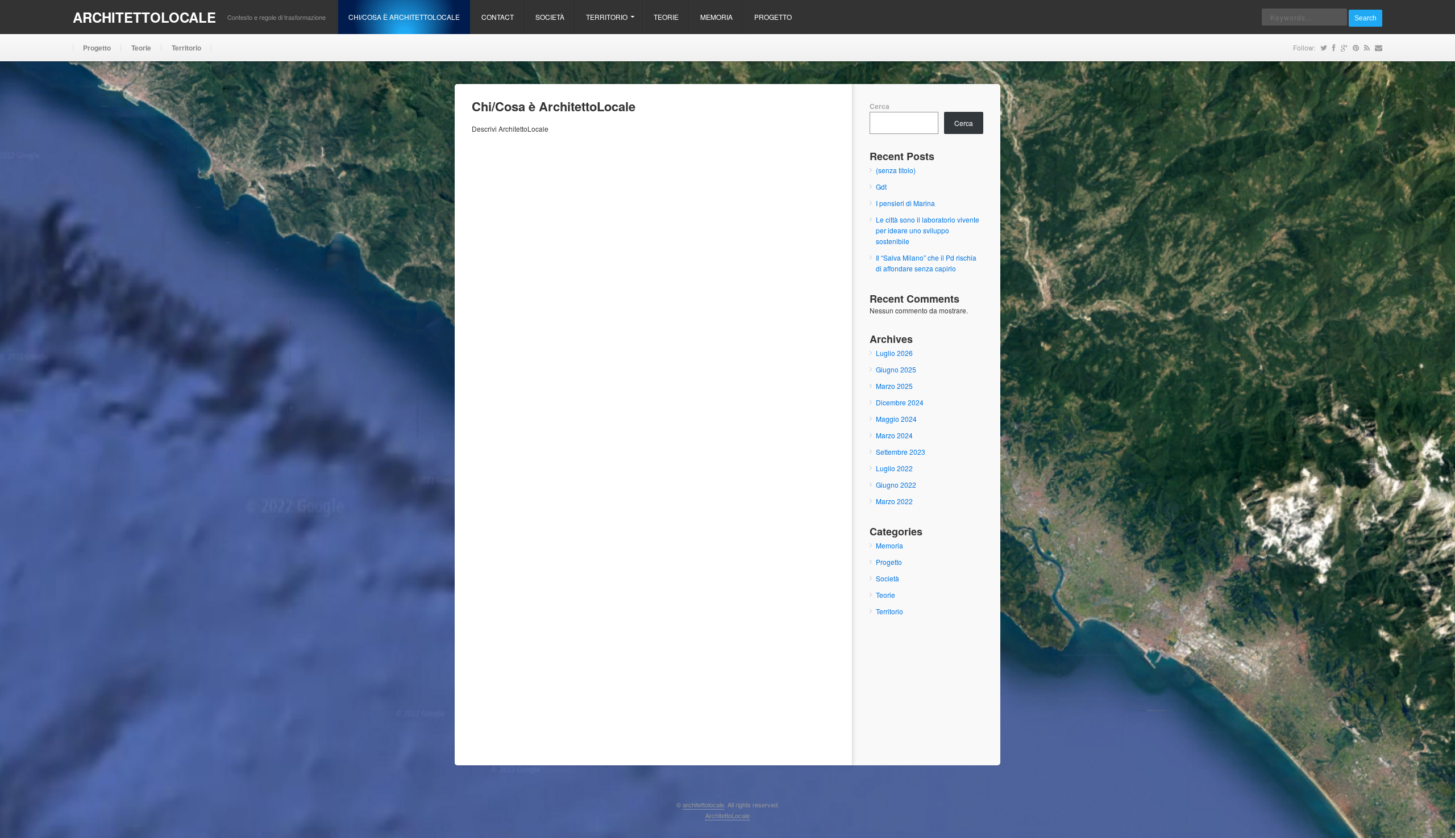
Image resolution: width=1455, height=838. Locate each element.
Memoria (716, 17)
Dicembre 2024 (900, 402)
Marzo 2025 (894, 386)
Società (549, 17)
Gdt (881, 186)
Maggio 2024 (896, 419)
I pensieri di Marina (905, 203)
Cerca (879, 106)
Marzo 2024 (894, 435)
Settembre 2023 (900, 451)
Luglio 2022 (894, 468)
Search (1365, 18)
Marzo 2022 (894, 501)
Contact (497, 17)
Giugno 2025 (896, 369)
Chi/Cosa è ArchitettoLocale (404, 17)
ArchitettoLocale (727, 815)
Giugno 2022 (896, 484)
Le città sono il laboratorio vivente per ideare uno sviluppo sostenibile (927, 230)
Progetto (773, 17)
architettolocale (144, 17)
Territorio (601, 23)
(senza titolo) (896, 170)
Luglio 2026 (894, 353)
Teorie (666, 17)
